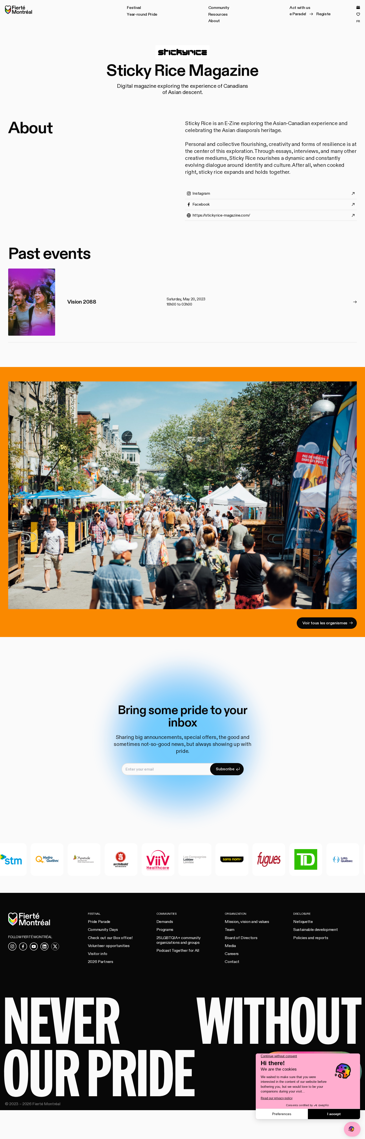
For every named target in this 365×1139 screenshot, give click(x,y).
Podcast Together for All (177, 950)
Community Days (103, 929)
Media (230, 946)
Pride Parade (99, 921)
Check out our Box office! (110, 938)
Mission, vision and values (247, 921)
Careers (232, 954)
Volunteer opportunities (108, 946)
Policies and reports (310, 938)
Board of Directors (241, 938)
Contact (232, 961)
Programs (164, 929)
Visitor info (97, 954)
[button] (134, 7)
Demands (164, 921)
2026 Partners (100, 961)
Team (229, 929)
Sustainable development (315, 929)
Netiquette (303, 921)
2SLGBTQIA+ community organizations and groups (178, 940)
